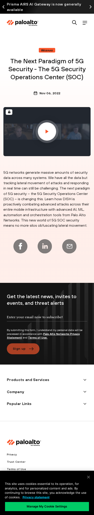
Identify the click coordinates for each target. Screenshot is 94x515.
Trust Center (16, 461)
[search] (74, 23)
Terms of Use (16, 469)
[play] (47, 131)
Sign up (19, 348)
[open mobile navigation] (85, 23)
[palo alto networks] (22, 23)
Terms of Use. (37, 337)
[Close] (89, 477)
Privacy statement (36, 497)
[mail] (69, 246)
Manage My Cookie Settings (47, 506)
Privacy (12, 454)
